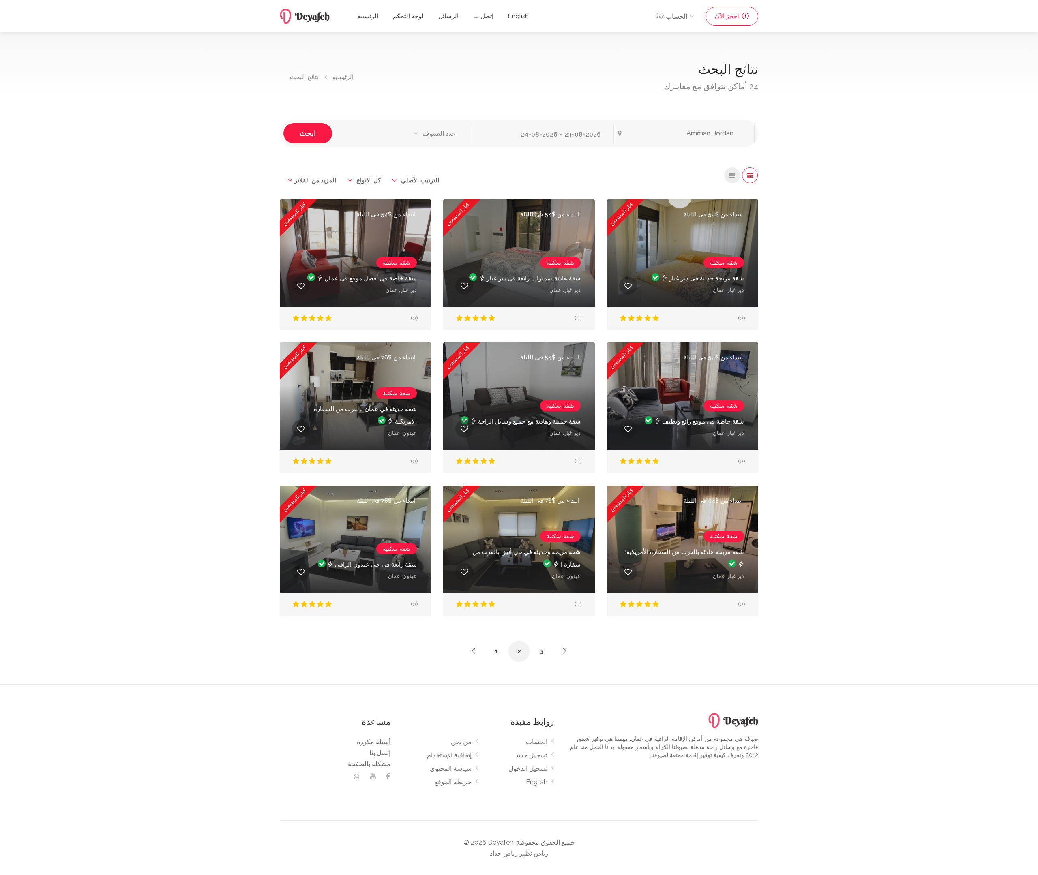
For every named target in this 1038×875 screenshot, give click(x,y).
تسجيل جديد (531, 755)
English (518, 16)
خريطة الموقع (453, 782)
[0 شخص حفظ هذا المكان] (301, 286)
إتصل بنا (483, 16)
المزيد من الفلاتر (315, 180)
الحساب (536, 742)
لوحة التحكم (408, 16)
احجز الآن (727, 16)
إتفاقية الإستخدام (449, 755)
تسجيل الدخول (527, 768)
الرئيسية (367, 16)
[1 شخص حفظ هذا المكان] (301, 429)
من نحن (461, 742)
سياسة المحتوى (451, 768)
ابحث (308, 133)
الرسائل (448, 16)
